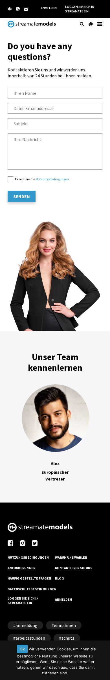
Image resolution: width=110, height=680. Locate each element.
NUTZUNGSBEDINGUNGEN (28, 557)
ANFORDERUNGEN (22, 568)
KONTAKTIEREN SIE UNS (73, 568)
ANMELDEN (49, 8)
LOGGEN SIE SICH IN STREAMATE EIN (79, 9)
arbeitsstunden (30, 638)
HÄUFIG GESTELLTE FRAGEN (29, 578)
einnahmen (65, 625)
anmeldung (27, 625)
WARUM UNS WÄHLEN (71, 557)
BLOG (59, 578)
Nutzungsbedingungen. (53, 179)
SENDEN (21, 196)
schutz (67, 638)
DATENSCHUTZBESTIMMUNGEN (32, 589)
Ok (22, 649)
